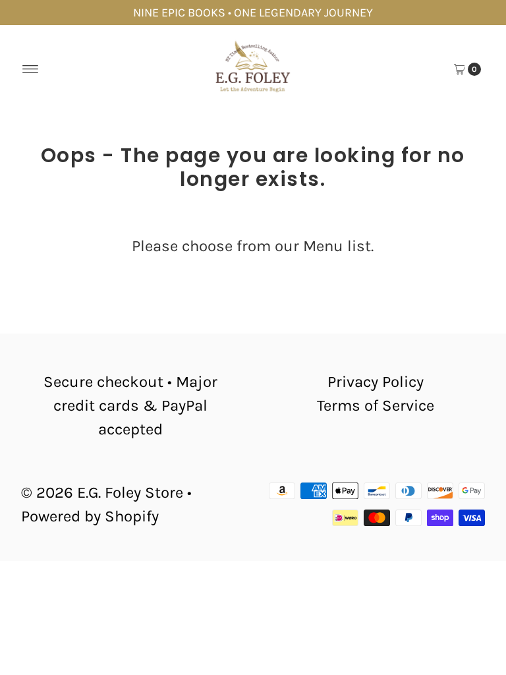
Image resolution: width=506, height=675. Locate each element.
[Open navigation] (30, 69)
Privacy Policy (375, 381)
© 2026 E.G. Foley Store (102, 492)
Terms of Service (375, 405)
